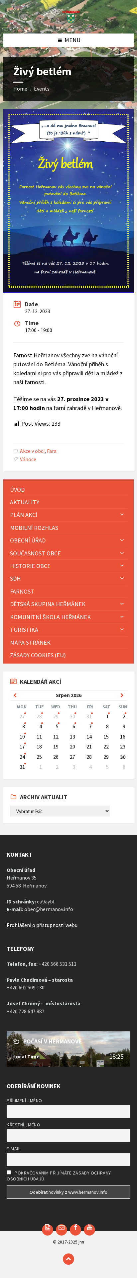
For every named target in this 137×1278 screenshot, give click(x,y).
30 (72, 716)
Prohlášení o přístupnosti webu (42, 925)
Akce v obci (32, 451)
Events (42, 89)
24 (22, 757)
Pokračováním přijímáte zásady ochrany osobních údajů (59, 1176)
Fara (52, 451)
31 (89, 716)
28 (39, 716)
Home (20, 89)
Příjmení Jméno (24, 1100)
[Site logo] (68, 21)
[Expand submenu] (122, 514)
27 (22, 716)
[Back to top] (68, 1259)
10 (22, 737)
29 (56, 716)
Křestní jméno (23, 1125)
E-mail (13, 1149)
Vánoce (28, 459)
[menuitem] (68, 489)
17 (22, 747)
